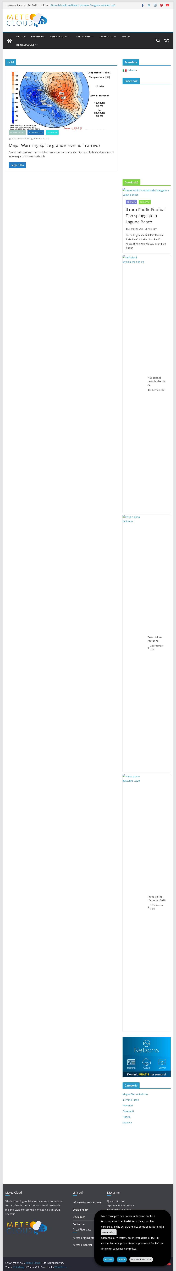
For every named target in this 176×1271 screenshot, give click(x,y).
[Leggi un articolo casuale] (166, 41)
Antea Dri (152, 228)
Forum (126, 36)
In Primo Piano (17, 132)
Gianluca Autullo (41, 138)
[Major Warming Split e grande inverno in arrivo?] (61, 101)
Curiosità (144, 202)
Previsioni (37, 36)
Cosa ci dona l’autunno (155, 639)
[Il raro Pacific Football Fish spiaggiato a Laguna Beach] (146, 192)
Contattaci (79, 1224)
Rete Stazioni (58, 36)
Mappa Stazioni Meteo (135, 1094)
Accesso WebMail (82, 1244)
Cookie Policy (81, 1209)
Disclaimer (79, 1216)
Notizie (21, 36)
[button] (69, 36)
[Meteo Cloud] (9, 41)
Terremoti (106, 36)
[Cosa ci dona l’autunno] (134, 643)
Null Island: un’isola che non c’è (157, 381)
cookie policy (108, 1232)
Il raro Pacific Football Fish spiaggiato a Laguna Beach (146, 216)
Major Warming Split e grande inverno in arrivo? (54, 145)
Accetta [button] (108, 1259)
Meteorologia (36, 132)
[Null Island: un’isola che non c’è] (134, 384)
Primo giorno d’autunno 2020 (157, 898)
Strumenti (83, 36)
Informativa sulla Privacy (87, 1202)
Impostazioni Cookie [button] (141, 1259)
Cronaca (131, 202)
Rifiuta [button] (122, 1259)
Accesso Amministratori (86, 1237)
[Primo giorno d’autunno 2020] (134, 903)
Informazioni (25, 44)
